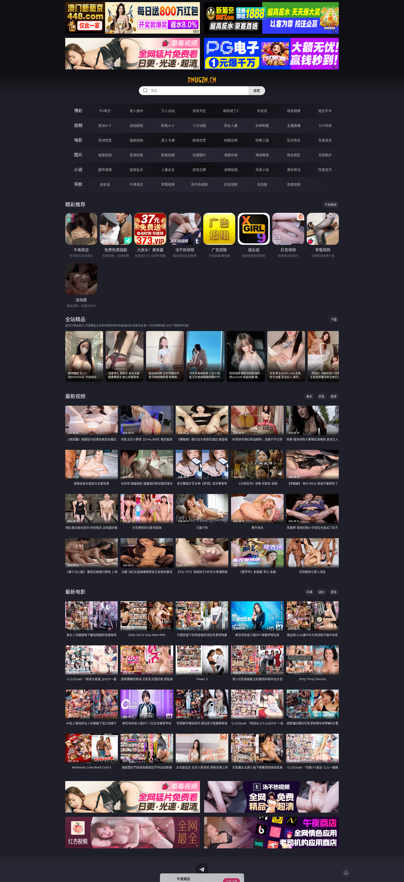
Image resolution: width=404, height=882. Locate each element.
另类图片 (325, 155)
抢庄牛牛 (325, 111)
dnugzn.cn (202, 80)
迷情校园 (231, 169)
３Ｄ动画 (199, 125)
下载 (334, 319)
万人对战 (168, 111)
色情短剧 (293, 184)
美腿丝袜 (231, 155)
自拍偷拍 (136, 125)
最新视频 (75, 396)
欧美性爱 (199, 140)
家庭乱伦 (136, 169)
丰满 (309, 592)
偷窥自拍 (105, 155)
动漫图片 (199, 155)
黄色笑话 (293, 169)
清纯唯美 (262, 155)
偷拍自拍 (136, 140)
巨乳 (321, 396)
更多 (334, 396)
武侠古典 (199, 169)
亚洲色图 (136, 155)
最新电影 (75, 591)
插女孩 (105, 184)
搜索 (256, 90)
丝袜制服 (262, 125)
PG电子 (105, 111)
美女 (309, 396)
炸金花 (262, 111)
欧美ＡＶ (168, 125)
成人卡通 (168, 140)
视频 (78, 125)
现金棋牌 (293, 111)
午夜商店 (136, 184)
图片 (78, 155)
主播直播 (293, 125)
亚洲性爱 (105, 140)
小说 (78, 169)
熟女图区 (293, 155)
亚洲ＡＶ (105, 125)
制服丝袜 (231, 140)
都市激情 (105, 169)
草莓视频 (168, 184)
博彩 (78, 111)
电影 (78, 140)
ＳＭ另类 (325, 125)
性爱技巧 (325, 169)
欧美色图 (168, 155)
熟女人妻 (231, 125)
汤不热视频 (199, 184)
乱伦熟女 (293, 140)
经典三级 (262, 140)
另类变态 (325, 140)
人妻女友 (168, 169)
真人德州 (136, 111)
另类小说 (262, 169)
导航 (78, 184)
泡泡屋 (262, 184)
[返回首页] (346, 873)
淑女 (321, 592)
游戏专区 (199, 111)
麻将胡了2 (230, 111)
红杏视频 (231, 184)
